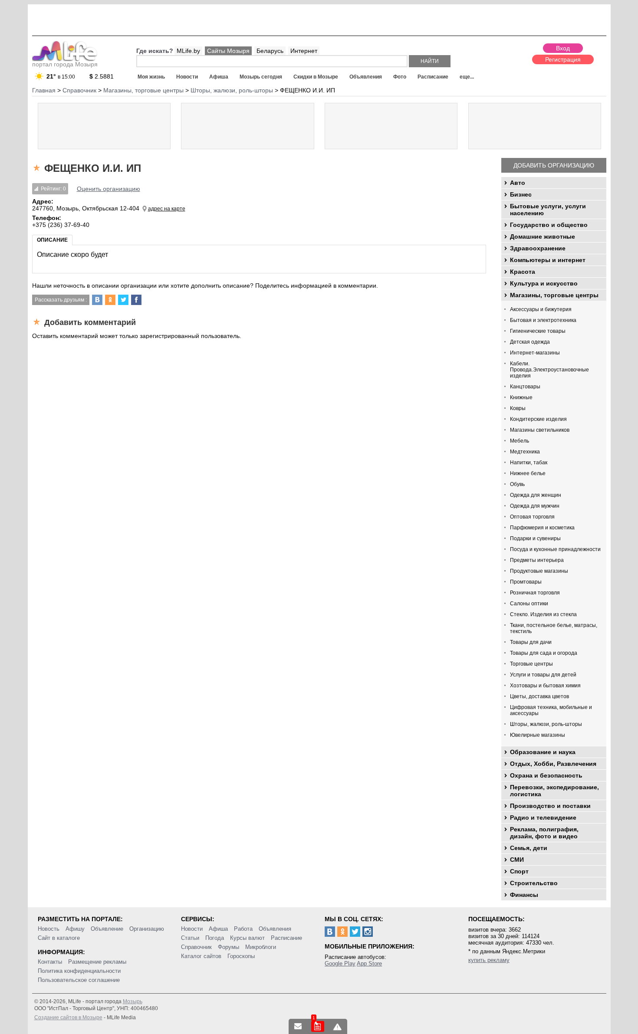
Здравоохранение (538, 248)
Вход (563, 48)
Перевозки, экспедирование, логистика (554, 791)
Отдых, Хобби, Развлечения (553, 763)
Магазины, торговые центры (554, 295)
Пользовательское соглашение (79, 980)
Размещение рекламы (97, 962)
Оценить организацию (108, 188)
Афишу (75, 929)
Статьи (190, 938)
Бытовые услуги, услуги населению (548, 210)
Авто (517, 182)
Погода (214, 938)
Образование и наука (543, 751)
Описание (52, 240)
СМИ (517, 859)
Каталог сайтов (201, 956)
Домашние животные (542, 236)
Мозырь (132, 1001)
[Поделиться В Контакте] (97, 300)
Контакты (50, 962)
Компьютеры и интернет (547, 259)
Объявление (107, 929)
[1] (317, 1026)
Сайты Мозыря (228, 50)
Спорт (519, 871)
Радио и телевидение (543, 817)
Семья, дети (528, 847)
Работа (243, 929)
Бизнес (521, 194)
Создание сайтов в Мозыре (68, 1017)
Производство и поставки (550, 805)
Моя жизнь (151, 77)
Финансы (524, 894)
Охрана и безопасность (546, 775)
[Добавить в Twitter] (123, 300)
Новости (187, 77)
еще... (467, 77)
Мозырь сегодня (261, 77)
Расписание (433, 77)
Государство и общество (549, 224)
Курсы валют (247, 938)
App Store (369, 963)
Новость (48, 929)
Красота (522, 271)
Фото (399, 77)
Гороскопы (241, 956)
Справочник (196, 947)
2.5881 (101, 76)
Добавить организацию (553, 165)
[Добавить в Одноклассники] (110, 300)
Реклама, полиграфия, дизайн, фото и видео (544, 833)
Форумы (228, 947)
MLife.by (188, 50)
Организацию (146, 929)
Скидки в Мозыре (315, 77)
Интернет (303, 50)
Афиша (218, 77)
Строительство (534, 883)
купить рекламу (489, 960)
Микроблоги (260, 947)
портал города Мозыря (65, 64)
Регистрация (563, 59)
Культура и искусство (544, 283)
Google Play (340, 963)
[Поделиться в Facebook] (136, 300)
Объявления (365, 77)
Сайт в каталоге (59, 938)
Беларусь (270, 50)
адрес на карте (166, 209)
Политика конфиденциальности (79, 971)
